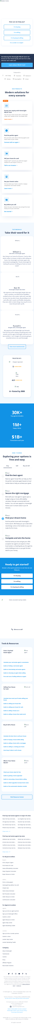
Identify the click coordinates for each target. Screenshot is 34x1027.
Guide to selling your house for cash (13, 707)
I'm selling (17, 32)
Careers (5, 956)
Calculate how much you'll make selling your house (15, 699)
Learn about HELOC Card (17, 65)
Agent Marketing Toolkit (9, 925)
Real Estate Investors (8, 965)
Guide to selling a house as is (11, 710)
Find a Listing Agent (8, 882)
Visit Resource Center (17, 797)
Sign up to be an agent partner (11, 911)
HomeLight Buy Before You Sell (11, 885)
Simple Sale (6, 888)
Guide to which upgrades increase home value (16, 782)
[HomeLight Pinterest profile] (22, 973)
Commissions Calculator (9, 899)
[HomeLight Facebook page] (12, 973)
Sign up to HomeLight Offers (10, 914)
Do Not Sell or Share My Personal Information (17, 998)
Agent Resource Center (9, 920)
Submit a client (7, 917)
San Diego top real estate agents (24, 824)
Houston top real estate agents (24, 822)
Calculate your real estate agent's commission (16, 662)
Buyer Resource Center (9, 874)
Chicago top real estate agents (9, 822)
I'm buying (17, 27)
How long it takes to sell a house (12, 750)
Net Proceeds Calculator (9, 894)
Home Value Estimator (8, 891)
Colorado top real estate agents (24, 845)
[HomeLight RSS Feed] (26, 973)
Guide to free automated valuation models (15, 786)
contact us (19, 985)
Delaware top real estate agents (24, 848)
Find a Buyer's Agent (8, 862)
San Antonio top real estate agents (9, 824)
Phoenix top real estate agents (9, 827)
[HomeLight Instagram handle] (15, 973)
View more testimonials (17, 347)
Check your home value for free (12, 772)
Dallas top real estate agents (24, 827)
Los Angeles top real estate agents (24, 819)
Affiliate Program (7, 962)
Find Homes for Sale (8, 865)
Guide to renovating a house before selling (15, 779)
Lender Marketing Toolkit (9, 942)
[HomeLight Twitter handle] (9, 973)
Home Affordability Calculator (10, 868)
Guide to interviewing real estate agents (14, 669)
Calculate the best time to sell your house (14, 736)
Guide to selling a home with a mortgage (14, 743)
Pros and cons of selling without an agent (14, 676)
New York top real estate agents (9, 819)
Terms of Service (8, 997)
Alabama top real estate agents (9, 839)
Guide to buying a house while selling (13, 739)
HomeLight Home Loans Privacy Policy (17, 1010)
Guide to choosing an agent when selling (14, 673)
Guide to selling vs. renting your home (13, 746)
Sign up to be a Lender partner (11, 933)
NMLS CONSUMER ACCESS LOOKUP (17, 1009)
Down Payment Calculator (9, 871)
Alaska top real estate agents (24, 839)
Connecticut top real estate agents (9, 848)
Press (4, 959)
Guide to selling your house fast (12, 703)
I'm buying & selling (17, 38)
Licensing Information (17, 1012)
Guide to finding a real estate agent (13, 666)
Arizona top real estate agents (9, 842)
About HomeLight (7, 951)
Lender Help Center (8, 939)
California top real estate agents (9, 845)
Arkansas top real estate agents (24, 842)
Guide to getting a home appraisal (12, 775)
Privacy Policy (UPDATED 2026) (22, 997)
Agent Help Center (7, 922)
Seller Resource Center (9, 897)
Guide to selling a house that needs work (14, 714)
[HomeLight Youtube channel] (19, 973)
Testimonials (6, 954)
